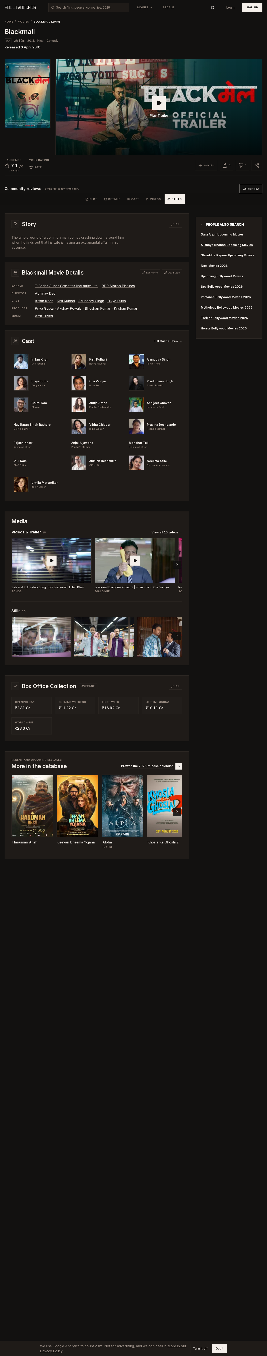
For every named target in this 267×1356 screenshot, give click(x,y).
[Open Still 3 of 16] (167, 637)
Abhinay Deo (45, 293)
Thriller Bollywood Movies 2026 (224, 318)
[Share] (257, 165)
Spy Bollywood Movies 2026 (222, 286)
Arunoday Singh (91, 301)
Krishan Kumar (125, 308)
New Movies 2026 (214, 265)
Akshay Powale (69, 308)
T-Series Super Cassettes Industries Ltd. (66, 286)
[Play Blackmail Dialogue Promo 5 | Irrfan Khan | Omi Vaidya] (135, 560)
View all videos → (166, 532)
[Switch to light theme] (212, 7)
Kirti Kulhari (66, 301)
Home (9, 21)
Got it (219, 1348)
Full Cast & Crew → (168, 341)
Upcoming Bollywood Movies (222, 276)
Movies (23, 21)
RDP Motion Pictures (118, 286)
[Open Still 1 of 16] (41, 637)
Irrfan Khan (44, 301)
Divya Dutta (116, 301)
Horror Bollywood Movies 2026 (224, 328)
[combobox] (91, 7)
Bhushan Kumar (98, 308)
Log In (230, 7)
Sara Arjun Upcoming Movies (222, 234)
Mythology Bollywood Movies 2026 (227, 307)
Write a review (251, 188)
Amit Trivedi (44, 316)
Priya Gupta (44, 308)
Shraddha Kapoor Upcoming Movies (227, 255)
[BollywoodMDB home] (20, 7)
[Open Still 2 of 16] (104, 637)
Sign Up (252, 7)
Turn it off (200, 1348)
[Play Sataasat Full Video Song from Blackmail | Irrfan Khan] (51, 560)
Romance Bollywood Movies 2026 (226, 297)
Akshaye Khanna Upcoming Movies (227, 245)
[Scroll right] (177, 565)
